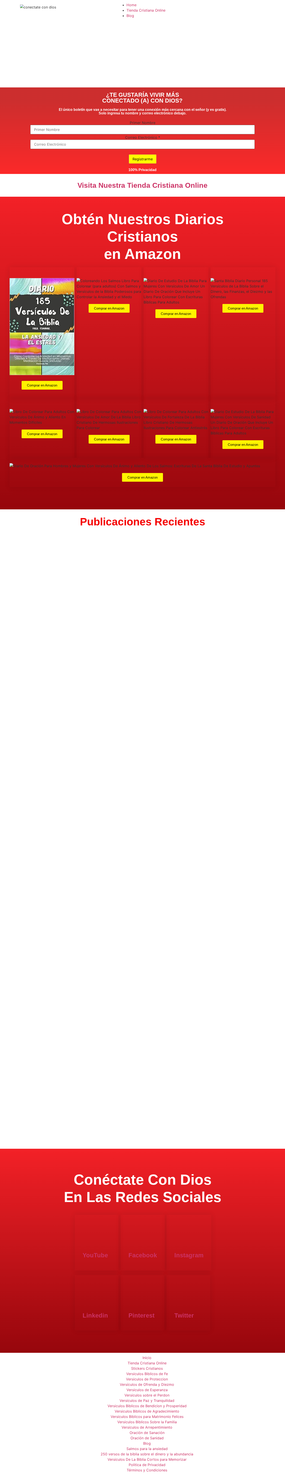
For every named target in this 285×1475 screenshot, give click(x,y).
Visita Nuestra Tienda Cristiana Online (142, 185)
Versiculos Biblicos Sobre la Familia (147, 1422)
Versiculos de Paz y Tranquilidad (147, 1400)
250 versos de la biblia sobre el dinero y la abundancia (147, 1454)
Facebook (142, 1255)
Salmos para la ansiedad (147, 1448)
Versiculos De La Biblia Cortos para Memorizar (147, 1459)
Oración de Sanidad (147, 1438)
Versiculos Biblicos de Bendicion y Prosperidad (147, 1406)
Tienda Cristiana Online (145, 10)
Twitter (184, 1315)
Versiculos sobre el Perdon (146, 1395)
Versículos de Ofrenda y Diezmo (147, 1384)
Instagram (189, 1255)
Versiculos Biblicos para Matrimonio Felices (147, 1416)
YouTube (95, 1255)
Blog (130, 15)
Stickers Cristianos (147, 1368)
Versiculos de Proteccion (147, 1379)
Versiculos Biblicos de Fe (147, 1374)
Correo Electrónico (142, 137)
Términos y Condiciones (147, 1470)
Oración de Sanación (147, 1432)
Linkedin (95, 1315)
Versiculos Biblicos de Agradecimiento (147, 1411)
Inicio (146, 1357)
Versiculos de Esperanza (147, 1390)
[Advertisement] (142, 54)
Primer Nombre (142, 122)
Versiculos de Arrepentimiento (147, 1427)
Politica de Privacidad (147, 1465)
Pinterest (141, 1315)
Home (131, 5)
